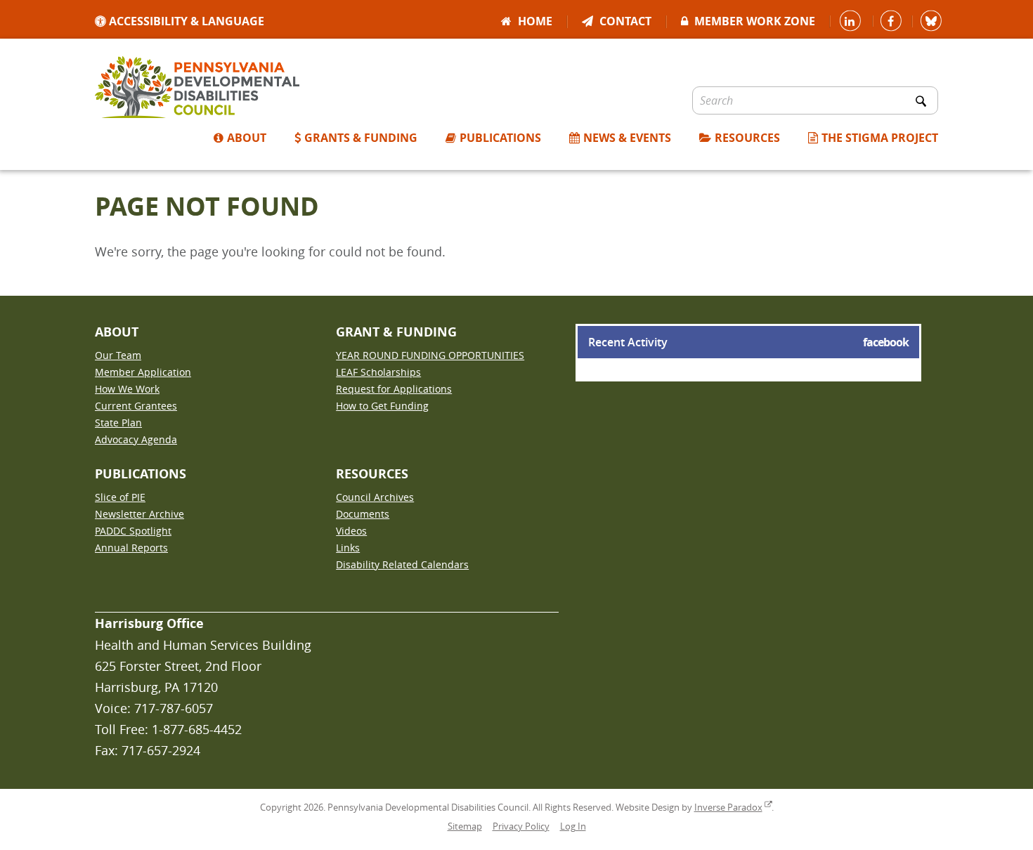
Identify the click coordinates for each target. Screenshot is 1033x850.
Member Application (143, 372)
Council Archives (375, 497)
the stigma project (879, 138)
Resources (747, 138)
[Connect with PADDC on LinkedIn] (851, 21)
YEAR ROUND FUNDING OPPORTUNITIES (430, 355)
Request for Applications (394, 388)
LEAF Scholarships (378, 372)
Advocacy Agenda (136, 439)
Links (348, 547)
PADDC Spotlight (133, 530)
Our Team (118, 355)
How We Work (127, 388)
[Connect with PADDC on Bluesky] (932, 21)
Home (533, 22)
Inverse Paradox (728, 807)
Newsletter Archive (139, 514)
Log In (573, 826)
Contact (624, 22)
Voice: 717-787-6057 (154, 708)
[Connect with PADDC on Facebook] (892, 21)
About (246, 138)
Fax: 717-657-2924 (147, 750)
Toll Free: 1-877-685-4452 (168, 729)
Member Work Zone (753, 22)
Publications (500, 138)
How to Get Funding (382, 405)
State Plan (118, 422)
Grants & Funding (360, 138)
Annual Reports (131, 547)
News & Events (627, 138)
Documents (362, 514)
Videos (351, 530)
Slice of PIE (120, 497)
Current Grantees (136, 405)
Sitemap (465, 826)
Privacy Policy (521, 826)
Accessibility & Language (185, 22)
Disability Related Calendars (402, 564)
